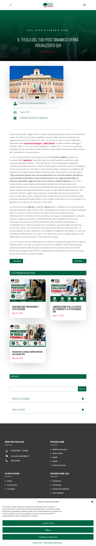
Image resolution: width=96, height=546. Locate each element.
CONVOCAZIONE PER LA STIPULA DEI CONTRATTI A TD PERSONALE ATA (67, 309)
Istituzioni (24, 117)
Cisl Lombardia (58, 493)
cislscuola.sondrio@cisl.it (20, 456)
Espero (55, 461)
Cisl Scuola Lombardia (61, 489)
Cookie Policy (37, 542)
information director (37, 103)
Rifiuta (48, 530)
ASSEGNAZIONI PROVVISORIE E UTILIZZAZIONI (25, 308)
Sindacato (43, 117)
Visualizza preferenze (48, 537)
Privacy (9, 481)
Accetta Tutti (48, 523)
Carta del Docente (59, 465)
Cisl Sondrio (57, 485)
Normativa (33, 117)
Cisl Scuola (57, 481)
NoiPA (55, 457)
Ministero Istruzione (60, 449)
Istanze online (58, 453)
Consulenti (11, 489)
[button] (92, 501)
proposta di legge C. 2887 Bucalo (39, 143)
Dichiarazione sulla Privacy (52, 542)
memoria (27, 160)
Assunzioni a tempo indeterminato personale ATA (27, 353)
